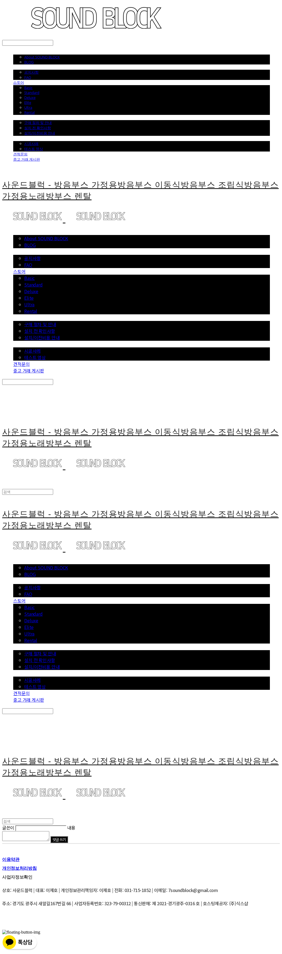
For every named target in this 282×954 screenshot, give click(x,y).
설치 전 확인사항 (37, 127)
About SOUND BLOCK (42, 57)
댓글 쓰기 (59, 839)
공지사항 (31, 72)
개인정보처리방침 (19, 868)
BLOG (29, 62)
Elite (27, 102)
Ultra (28, 107)
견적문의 (20, 154)
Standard (31, 92)
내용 (71, 827)
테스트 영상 (33, 148)
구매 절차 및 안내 (38, 122)
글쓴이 (8, 827)
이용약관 (11, 859)
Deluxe (30, 97)
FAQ (27, 77)
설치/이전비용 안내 (39, 133)
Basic (28, 87)
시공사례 (31, 143)
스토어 (18, 82)
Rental (29, 112)
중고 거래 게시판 (26, 159)
